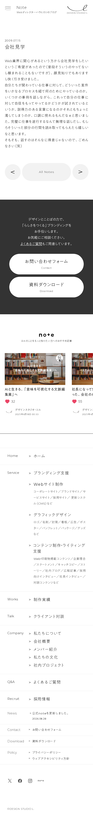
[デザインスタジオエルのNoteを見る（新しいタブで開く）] (41, 780)
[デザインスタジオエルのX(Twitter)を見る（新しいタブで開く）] (9, 780)
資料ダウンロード (46, 287)
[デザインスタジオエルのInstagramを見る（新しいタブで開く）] (30, 780)
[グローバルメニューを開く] (8, 8)
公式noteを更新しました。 (50, 713)
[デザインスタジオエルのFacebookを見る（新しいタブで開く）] (20, 780)
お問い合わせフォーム (46, 264)
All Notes (46, 172)
